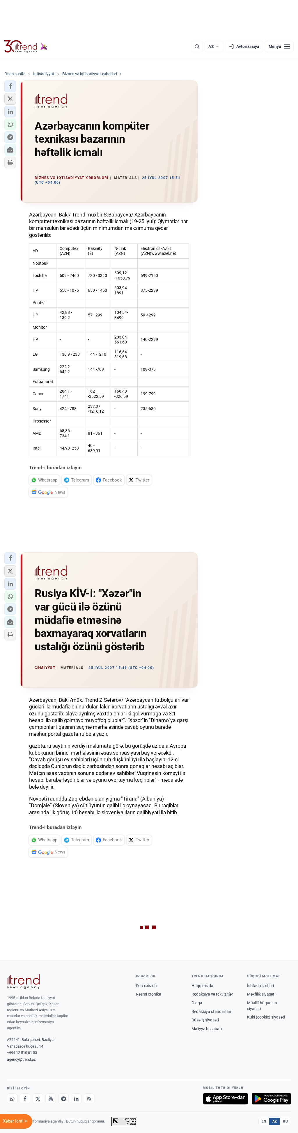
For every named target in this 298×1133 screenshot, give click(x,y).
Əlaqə (196, 1002)
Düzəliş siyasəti (205, 1020)
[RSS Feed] (89, 1098)
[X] (38, 1098)
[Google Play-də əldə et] (271, 1099)
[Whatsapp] (12, 1098)
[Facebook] (25, 1098)
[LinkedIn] (76, 1098)
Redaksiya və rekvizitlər (212, 994)
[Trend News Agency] (23, 981)
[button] (10, 86)
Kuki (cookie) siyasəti (266, 1017)
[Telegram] (63, 1098)
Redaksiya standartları (211, 1011)
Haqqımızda (202, 985)
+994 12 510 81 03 (22, 1052)
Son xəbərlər (147, 985)
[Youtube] (50, 1098)
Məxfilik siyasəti (261, 994)
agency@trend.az (21, 1059)
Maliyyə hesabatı (206, 1028)
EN (264, 1121)
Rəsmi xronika (148, 994)
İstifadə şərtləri (260, 985)
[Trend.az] (25, 46)
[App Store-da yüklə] (225, 1099)
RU (285, 1121)
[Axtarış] (197, 46)
